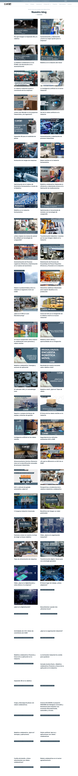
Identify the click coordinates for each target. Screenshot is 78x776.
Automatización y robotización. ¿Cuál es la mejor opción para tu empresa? (50, 38)
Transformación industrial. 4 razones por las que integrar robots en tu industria (52, 238)
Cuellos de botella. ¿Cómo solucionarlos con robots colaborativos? (22, 760)
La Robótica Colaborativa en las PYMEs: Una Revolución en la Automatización (24, 64)
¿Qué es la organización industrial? (51, 631)
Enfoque (32, 4)
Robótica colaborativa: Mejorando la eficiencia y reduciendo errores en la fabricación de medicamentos (52, 186)
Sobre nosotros (62, 4)
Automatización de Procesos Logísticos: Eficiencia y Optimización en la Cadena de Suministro (26, 263)
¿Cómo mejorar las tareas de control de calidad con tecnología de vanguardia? (25, 238)
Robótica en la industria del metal (51, 62)
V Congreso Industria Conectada (24, 511)
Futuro (26, 4)
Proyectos (55, 4)
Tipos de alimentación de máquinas (25, 559)
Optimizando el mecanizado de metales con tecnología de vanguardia (50, 212)
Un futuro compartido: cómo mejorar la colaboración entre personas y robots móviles (25, 341)
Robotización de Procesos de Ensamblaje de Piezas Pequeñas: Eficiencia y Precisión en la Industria (52, 263)
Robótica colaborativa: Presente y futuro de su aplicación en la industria (24, 656)
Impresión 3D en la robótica (23, 681)
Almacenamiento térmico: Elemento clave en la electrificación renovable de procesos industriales (25, 463)
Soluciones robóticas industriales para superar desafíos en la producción (50, 289)
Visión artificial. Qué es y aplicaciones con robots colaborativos (48, 734)
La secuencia (39, 4)
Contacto (70, 4)
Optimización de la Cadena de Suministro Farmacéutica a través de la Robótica (26, 186)
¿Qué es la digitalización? (22, 607)
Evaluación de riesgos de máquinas (25, 160)
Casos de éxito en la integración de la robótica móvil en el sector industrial (51, 315)
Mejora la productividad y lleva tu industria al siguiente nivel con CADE (24, 289)
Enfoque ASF (46, 4)
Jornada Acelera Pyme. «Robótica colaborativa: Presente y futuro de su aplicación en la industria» (52, 666)
